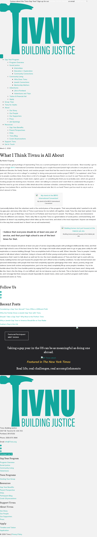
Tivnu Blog (13, 136)
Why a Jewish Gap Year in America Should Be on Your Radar (23, 320)
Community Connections (23, 74)
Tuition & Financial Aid (17, 96)
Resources (9, 125)
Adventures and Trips (22, 93)
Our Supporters (15, 116)
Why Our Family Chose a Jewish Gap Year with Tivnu (20, 313)
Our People (13, 113)
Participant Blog (6, 496)
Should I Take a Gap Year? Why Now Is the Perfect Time (22, 317)
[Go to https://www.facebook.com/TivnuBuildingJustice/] (48, 292)
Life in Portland (20, 91)
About (7, 108)
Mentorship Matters (21, 85)
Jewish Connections (21, 82)
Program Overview (16, 62)
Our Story (13, 110)
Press (11, 119)
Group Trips (9, 102)
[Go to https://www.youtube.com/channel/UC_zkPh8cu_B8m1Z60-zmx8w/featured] (48, 297)
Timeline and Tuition (8, 527)
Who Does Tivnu (20, 79)
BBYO (13, 167)
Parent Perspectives (17, 130)
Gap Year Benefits (16, 127)
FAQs (11, 133)
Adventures (13, 88)
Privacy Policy (17, 534)
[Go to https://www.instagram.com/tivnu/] (48, 295)
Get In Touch (10, 144)
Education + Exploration (23, 71)
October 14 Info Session (58, 1)
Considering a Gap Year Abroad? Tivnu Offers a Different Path (24, 309)
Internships (18, 68)
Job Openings (14, 122)
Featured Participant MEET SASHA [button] (16, 335)
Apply (11, 99)
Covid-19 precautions (17, 139)
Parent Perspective (7, 490)
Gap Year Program (12, 59)
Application (4, 530)
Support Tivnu (10, 141)
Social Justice (14, 65)
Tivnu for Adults (11, 105)
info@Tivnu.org (11, 442)
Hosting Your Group (7, 479)
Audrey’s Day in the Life (9, 324)
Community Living (16, 76)
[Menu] (1, 56)
